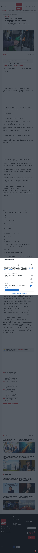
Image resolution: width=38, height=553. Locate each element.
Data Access (19, 293)
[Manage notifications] (35, 551)
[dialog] (19, 276)
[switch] (31, 275)
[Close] (36, 260)
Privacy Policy (24, 293)
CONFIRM (12, 289)
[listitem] (19, 273)
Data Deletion (13, 293)
